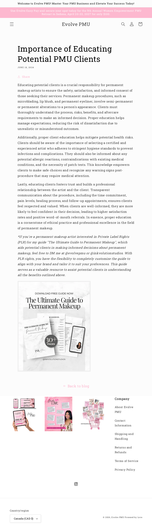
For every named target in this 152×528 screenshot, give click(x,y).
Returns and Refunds (123, 450)
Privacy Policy (125, 469)
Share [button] (26, 76)
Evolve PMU (117, 517)
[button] (11, 24)
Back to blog (78, 386)
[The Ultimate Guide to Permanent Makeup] (54, 370)
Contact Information (123, 423)
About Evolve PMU (124, 409)
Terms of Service (126, 461)
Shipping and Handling (124, 436)
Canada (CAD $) (23, 518)
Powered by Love (133, 517)
